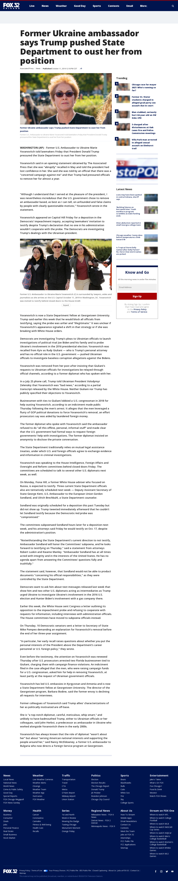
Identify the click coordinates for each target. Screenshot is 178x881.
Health (37, 810)
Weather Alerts (39, 782)
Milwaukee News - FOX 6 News (102, 815)
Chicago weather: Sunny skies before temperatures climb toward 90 (129, 237)
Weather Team (39, 789)
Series (65, 810)
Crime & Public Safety (13, 789)
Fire (122, 796)
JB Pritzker (96, 792)
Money (7, 810)
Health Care (38, 828)
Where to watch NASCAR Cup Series (161, 828)
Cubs (123, 789)
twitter (167, 871)
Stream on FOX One (162, 810)
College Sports (127, 802)
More (143, 5)
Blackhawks (126, 782)
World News (8, 786)
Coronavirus (38, 818)
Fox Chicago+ (156, 786)
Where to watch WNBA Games (160, 849)
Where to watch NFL (159, 814)
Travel (64, 782)
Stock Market (9, 838)
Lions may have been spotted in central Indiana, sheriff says (129, 196)
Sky (122, 799)
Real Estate (8, 831)
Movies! (153, 792)
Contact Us (126, 824)
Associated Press (27, 68)
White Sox (125, 792)
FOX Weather (39, 799)
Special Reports (10, 796)
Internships (125, 838)
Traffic (66, 775)
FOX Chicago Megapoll (13, 799)
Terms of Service (139, 312)
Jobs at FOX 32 (127, 834)
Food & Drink (156, 789)
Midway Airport (69, 796)
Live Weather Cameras (43, 779)
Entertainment (159, 775)
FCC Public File (127, 841)
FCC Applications (128, 844)
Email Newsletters (129, 821)
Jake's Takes (155, 779)
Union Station (68, 799)
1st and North (68, 814)
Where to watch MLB (159, 823)
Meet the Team (128, 831)
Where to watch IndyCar (160, 833)
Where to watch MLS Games (159, 854)
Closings (36, 786)
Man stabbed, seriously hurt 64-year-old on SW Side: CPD (144, 115)
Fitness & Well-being (42, 824)
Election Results (98, 782)
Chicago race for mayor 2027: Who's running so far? (144, 87)
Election (94, 779)
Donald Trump (97, 789)
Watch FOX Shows (158, 796)
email (172, 871)
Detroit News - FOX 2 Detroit (101, 821)
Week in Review (69, 818)
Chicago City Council (100, 799)
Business (7, 814)
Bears (123, 779)
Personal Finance (11, 828)
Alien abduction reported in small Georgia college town (128, 223)
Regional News (100, 810)
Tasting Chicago (69, 824)
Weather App (38, 792)
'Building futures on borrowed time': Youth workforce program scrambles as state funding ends (128, 211)
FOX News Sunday (11, 802)
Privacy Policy (140, 309)
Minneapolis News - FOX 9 (103, 826)
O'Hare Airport (68, 792)
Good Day (8, 792)
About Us (126, 810)
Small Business (10, 834)
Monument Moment (71, 828)
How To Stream (128, 814)
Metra (64, 789)
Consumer (8, 818)
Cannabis (37, 821)
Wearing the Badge (70, 821)
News (38, 68)
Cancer (36, 814)
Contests (125, 828)
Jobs (5, 824)
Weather (38, 775)
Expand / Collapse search (173, 6)
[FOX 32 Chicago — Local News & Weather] (12, 6)
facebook (156, 871)
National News (10, 782)
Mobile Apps (126, 818)
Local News (8, 779)
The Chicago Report (100, 786)
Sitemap (124, 848)
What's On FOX (156, 782)
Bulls (123, 786)
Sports (125, 775)
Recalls (36, 831)
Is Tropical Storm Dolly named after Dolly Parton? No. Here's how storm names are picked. (128, 250)
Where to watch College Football (160, 819)
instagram (161, 871)
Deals (5, 821)
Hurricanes (37, 796)
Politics (95, 775)
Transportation (68, 779)
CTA (64, 786)
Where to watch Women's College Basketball (161, 843)
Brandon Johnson (99, 796)
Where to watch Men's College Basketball (160, 837)
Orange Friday (68, 831)
